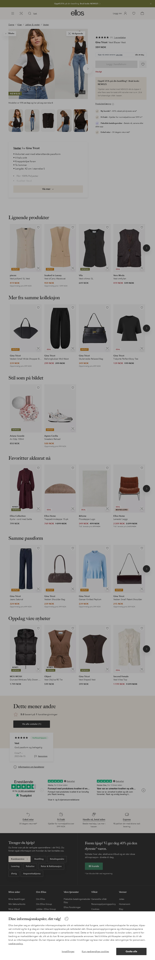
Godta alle (131, 951)
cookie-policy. (15, 943)
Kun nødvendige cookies (95, 951)
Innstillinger (68, 951)
